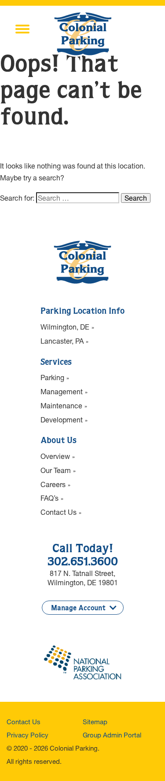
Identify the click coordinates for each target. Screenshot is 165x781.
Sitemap (95, 722)
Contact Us (58, 512)
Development (61, 419)
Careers (53, 484)
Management (61, 391)
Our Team (55, 470)
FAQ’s (49, 498)
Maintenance (61, 405)
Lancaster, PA (62, 341)
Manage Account (78, 608)
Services (56, 363)
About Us (58, 441)
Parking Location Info (82, 311)
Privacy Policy (27, 735)
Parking (52, 377)
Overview (55, 456)
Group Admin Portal (112, 735)
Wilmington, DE (64, 327)
